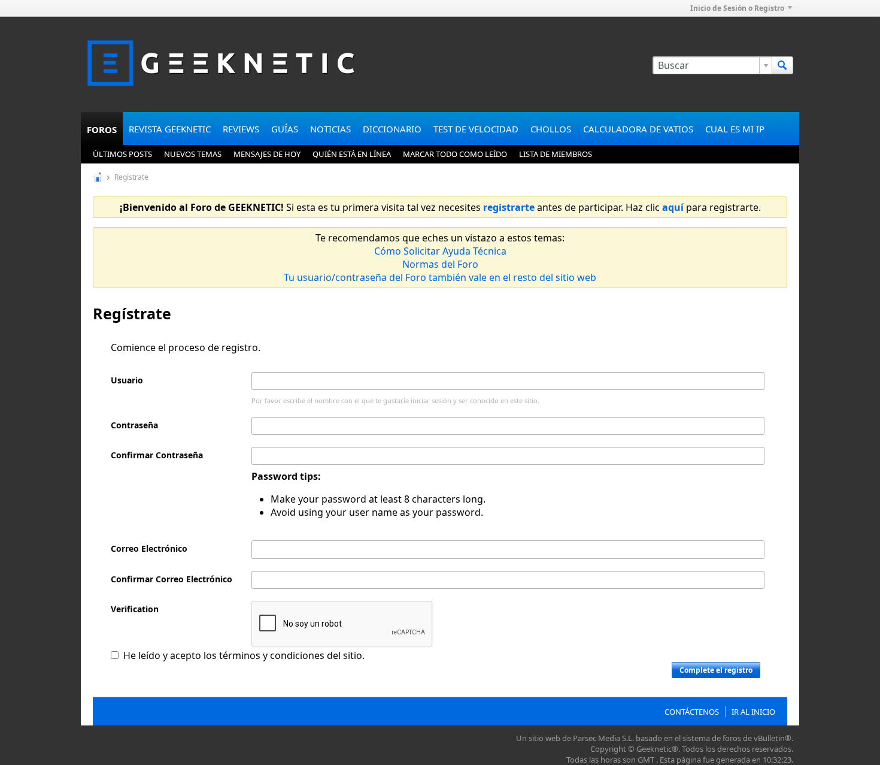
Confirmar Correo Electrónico (171, 579)
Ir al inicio (753, 711)
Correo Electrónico (149, 548)
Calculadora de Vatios (638, 129)
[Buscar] (782, 65)
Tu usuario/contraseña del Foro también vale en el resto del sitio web (440, 277)
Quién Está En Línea (351, 154)
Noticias (330, 129)
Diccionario (392, 129)
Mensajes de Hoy (267, 154)
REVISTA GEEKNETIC (170, 129)
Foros (102, 129)
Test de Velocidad (475, 129)
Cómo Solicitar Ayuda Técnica (440, 251)
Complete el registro (715, 670)
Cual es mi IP (734, 129)
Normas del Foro (440, 264)
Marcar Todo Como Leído (455, 154)
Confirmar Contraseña (157, 455)
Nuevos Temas (192, 154)
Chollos (550, 129)
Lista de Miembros (555, 154)
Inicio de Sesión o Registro (737, 8)
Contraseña (134, 425)
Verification (135, 609)
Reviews (241, 129)
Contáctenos (691, 711)
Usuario (127, 380)
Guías (284, 129)
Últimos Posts (122, 154)
